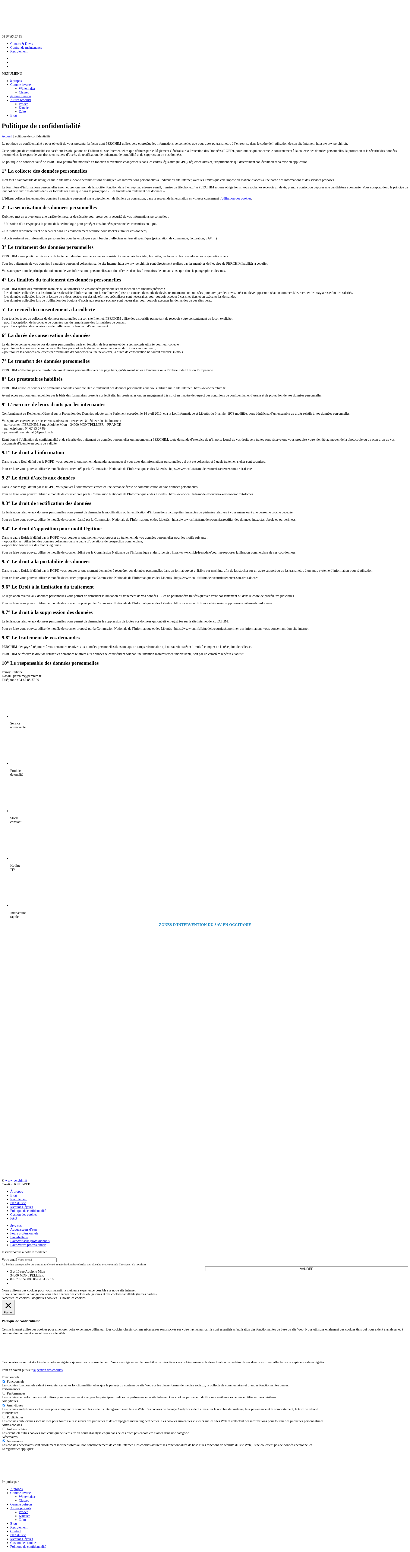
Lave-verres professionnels (28, 1245)
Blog (13, 115)
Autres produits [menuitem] (20, 1508)
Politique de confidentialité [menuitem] (28, 1546)
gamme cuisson (20, 96)
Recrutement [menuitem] (18, 1527)
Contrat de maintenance (26, 47)
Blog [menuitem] (13, 1523)
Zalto (22, 111)
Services (16, 1225)
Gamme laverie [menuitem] (20, 1493)
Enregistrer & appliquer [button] (17, 1449)
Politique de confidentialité (28, 1210)
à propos (16, 81)
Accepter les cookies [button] (15, 1298)
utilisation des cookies (236, 198)
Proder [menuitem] (23, 1512)
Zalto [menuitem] (22, 1519)
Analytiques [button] (10, 1401)
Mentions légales (21, 1207)
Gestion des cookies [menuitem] (23, 1543)
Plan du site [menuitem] (18, 1535)
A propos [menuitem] (16, 1489)
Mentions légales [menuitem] (21, 1539)
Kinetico (24, 107)
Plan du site (18, 1203)
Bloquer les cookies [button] (44, 1298)
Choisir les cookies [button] (72, 1298)
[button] (12, 73)
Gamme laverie (20, 84)
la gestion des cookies (48, 1370)
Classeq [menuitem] (24, 1500)
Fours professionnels (24, 1233)
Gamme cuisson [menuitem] (21, 1504)
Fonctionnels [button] (10, 1377)
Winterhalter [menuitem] (27, 1496)
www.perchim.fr (16, 1180)
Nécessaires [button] (10, 1437)
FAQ (13, 1218)
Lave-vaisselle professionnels (30, 1241)
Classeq (24, 92)
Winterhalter (27, 88)
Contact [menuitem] (15, 1531)
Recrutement (18, 51)
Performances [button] (11, 1389)
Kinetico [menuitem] (24, 1516)
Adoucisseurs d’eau (23, 1229)
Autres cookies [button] (12, 1425)
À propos (16, 1191)
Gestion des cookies (23, 1214)
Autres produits (20, 100)
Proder (23, 104)
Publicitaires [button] (10, 1413)
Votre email (9, 1259)
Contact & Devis (21, 43)
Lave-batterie (19, 1237)
